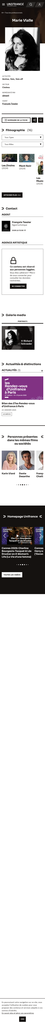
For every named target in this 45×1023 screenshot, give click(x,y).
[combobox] (22, 137)
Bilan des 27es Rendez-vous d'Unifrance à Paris (18, 405)
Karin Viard (8, 473)
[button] (31, 329)
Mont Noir (25, 165)
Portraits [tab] (22, 321)
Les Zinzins (8, 165)
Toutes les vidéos (12, 575)
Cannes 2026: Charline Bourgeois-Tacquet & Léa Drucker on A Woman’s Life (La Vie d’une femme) (16, 552)
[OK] (22, 1019)
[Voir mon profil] (39, 4)
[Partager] (34, 120)
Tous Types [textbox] (9, 137)
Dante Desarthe (24, 475)
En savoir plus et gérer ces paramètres (18, 1013)
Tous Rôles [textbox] (9, 144)
